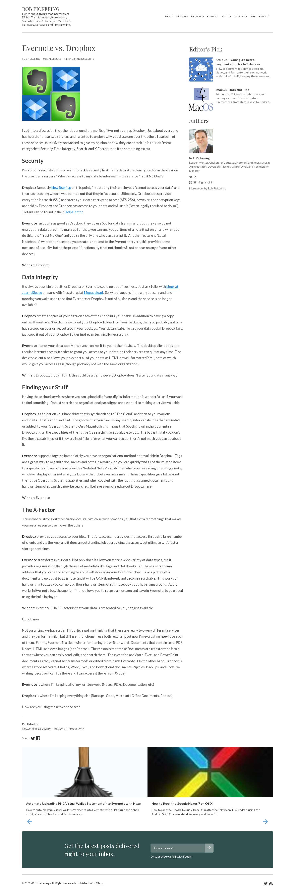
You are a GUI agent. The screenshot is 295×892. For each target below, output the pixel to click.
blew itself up (61, 187)
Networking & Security (79, 58)
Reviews (182, 16)
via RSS (171, 856)
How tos (197, 16)
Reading (213, 16)
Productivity (76, 728)
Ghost (100, 883)
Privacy (264, 16)
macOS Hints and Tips (232, 90)
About (227, 16)
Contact (241, 16)
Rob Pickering (40, 8)
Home (169, 16)
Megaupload (93, 292)
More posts (196, 188)
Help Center (74, 212)
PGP (253, 16)
